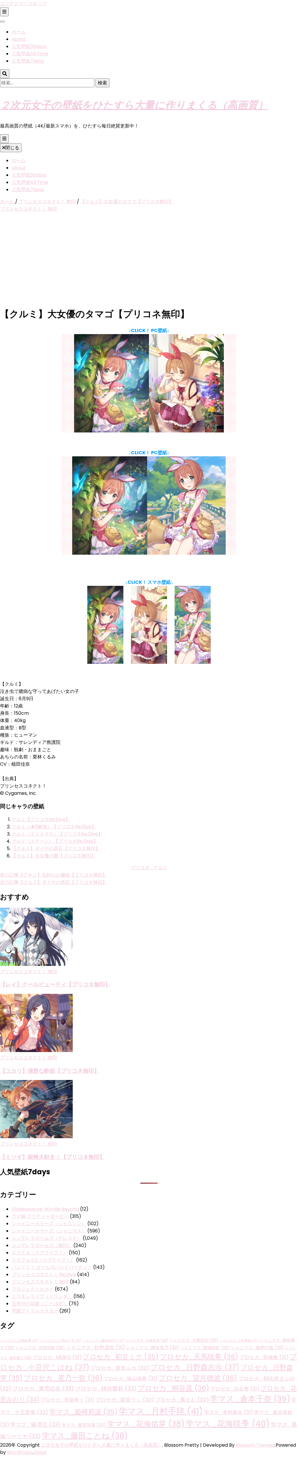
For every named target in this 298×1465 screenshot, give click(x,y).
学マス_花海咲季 (228, 1423)
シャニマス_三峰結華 (19, 1340)
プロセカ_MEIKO (57, 1357)
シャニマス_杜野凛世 (95, 1347)
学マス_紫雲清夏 (84, 1425)
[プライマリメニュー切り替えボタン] (4, 138)
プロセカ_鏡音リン (124, 1399)
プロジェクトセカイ (33, 1289)
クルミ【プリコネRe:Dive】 (41, 819)
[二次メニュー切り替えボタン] (4, 11)
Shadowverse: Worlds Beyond (45, 1209)
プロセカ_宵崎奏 (264, 1357)
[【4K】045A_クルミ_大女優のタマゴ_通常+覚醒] (149, 431)
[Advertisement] (149, 260)
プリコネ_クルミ (149, 867)
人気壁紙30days (29, 46)
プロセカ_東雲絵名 (43, 1389)
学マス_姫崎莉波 (83, 1411)
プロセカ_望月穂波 (198, 1378)
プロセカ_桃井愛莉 (105, 1389)
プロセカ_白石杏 (234, 1388)
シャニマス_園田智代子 (104, 1340)
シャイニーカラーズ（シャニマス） (49, 1231)
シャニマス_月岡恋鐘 (40, 1348)
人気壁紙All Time (30, 53)
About (19, 39)
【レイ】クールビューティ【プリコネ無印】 (55, 984)
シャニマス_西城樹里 (205, 1348)
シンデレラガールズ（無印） (42, 1245)
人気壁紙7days (28, 61)
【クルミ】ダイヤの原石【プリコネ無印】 (56, 848)
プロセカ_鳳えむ (182, 1399)
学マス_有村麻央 (228, 1412)
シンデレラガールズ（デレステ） (46, 1238)
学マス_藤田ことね (85, 1435)
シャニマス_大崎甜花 (194, 1340)
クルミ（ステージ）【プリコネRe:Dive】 (55, 841)
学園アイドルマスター (35, 1311)
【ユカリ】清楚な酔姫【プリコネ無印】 (50, 1070)
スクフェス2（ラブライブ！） (43, 1260)
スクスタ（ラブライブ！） (40, 1252)
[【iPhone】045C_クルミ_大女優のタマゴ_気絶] (192, 662)
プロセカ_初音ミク (121, 1356)
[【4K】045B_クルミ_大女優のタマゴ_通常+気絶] (149, 553)
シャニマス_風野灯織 (257, 1348)
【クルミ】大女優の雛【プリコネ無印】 (53, 855)
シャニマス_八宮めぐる (61, 1340)
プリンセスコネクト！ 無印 (28, 208)
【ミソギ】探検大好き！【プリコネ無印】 (52, 1156)
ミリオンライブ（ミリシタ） (42, 1296)
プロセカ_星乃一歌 (63, 1378)
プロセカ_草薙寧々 (67, 1399)
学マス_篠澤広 (35, 1425)
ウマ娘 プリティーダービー (40, 1216)
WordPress (19, 1452)
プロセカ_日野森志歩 (194, 1367)
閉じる (12, 147)
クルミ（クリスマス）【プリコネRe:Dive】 (57, 834)
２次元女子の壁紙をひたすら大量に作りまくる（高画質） (134, 104)
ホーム (19, 32)
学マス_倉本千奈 (250, 1398)
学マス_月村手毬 (161, 1411)
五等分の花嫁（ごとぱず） (40, 1303)
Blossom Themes (255, 1445)
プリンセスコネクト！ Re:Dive (44, 1274)
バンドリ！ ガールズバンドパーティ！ (52, 1267)
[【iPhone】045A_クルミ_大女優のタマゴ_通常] (105, 662)
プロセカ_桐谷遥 (173, 1388)
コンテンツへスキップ (23, 3)
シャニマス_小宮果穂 (239, 1340)
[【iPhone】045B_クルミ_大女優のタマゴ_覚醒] (149, 662)
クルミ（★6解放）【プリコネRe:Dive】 (54, 826)
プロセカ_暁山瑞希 (130, 1378)
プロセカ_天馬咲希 (199, 1356)
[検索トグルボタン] (4, 73)
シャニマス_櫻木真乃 (152, 1348)
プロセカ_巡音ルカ (120, 1368)
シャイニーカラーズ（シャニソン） (49, 1223)
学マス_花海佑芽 (146, 1424)
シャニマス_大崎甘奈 (147, 1340)
